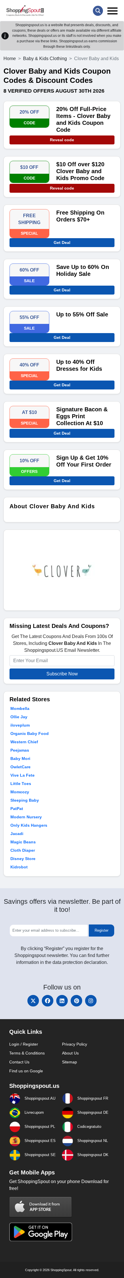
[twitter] (33, 1000)
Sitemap (69, 1062)
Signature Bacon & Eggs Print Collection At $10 (82, 416)
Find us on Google (26, 1071)
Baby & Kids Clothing (45, 58)
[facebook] (47, 1000)
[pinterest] (76, 1000)
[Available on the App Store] (40, 1206)
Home (9, 58)
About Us (70, 1053)
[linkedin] (62, 1000)
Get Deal (62, 242)
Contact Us (19, 1062)
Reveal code (62, 139)
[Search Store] (98, 11)
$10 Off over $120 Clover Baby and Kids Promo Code (80, 171)
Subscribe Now (62, 673)
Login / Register (23, 1044)
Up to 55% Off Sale (82, 314)
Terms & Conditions (27, 1053)
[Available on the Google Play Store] (40, 1231)
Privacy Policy (74, 1044)
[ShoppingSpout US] (25, 10)
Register (101, 930)
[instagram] (91, 1000)
